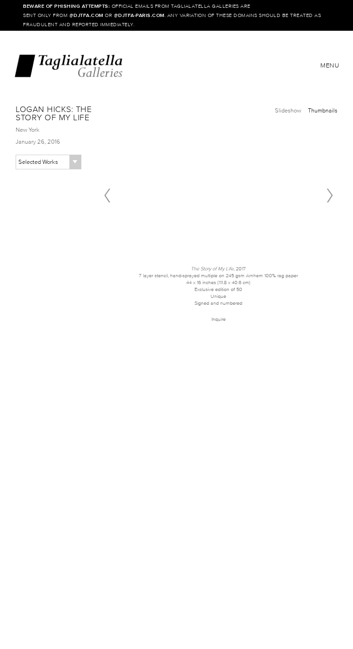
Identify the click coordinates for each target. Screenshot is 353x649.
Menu (329, 65)
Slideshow (288, 110)
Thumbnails (322, 110)
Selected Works (38, 161)
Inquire (218, 319)
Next (329, 195)
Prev (107, 195)
